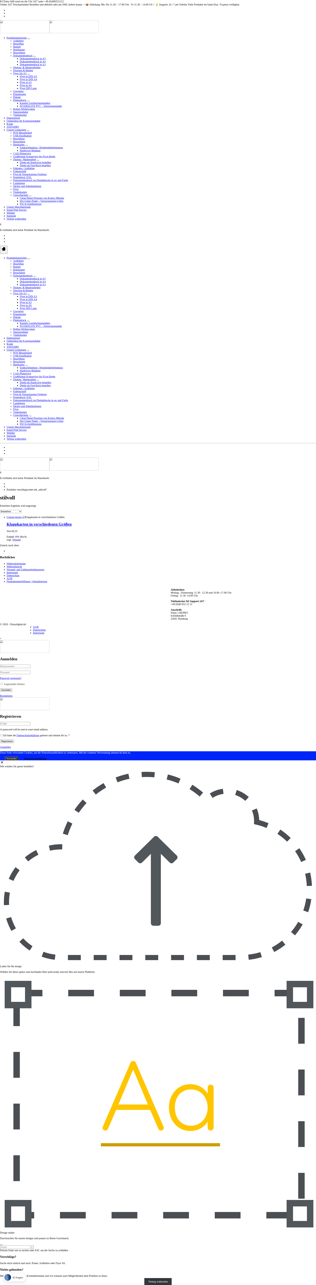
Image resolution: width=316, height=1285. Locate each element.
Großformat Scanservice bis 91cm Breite (34, 156)
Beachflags (19, 138)
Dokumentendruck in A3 (33, 64)
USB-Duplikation (22, 135)
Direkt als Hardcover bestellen (35, 162)
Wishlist (11, 212)
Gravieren (18, 91)
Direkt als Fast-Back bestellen (35, 165)
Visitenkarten (20, 115)
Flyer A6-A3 (19, 73)
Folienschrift (19, 171)
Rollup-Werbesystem (24, 109)
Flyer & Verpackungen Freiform (30, 174)
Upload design (14, 517)
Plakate (17, 97)
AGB (9, 578)
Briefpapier (19, 49)
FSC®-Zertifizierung (30, 204)
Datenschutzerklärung (28, 735)
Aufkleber (18, 40)
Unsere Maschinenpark (19, 207)
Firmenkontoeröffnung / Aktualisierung (27, 581)
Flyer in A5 (26, 82)
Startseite (11, 215)
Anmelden (6, 690)
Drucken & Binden (23, 70)
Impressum (12, 572)
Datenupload (13, 118)
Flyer (16, 189)
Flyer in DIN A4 (28, 79)
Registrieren (6, 695)
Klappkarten (19, 94)
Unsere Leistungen (16, 129)
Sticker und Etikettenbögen (27, 186)
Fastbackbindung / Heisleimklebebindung (41, 147)
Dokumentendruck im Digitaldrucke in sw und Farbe (40, 180)
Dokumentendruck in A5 (33, 58)
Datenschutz (13, 575)
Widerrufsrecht (14, 566)
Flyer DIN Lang (28, 88)
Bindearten (19, 144)
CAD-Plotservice (22, 153)
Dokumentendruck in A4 (33, 61)
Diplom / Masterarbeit (24, 159)
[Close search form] (1, 1244)
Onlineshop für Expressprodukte (23, 121)
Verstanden (11, 758)
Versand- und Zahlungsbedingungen (25, 569)
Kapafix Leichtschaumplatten (35, 103)
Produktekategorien (17, 37)
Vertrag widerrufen (16, 218)
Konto (10, 123)
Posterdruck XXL (22, 177)
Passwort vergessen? (10, 678)
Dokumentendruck (23, 55)
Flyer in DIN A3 (28, 76)
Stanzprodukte (20, 112)
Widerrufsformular (16, 563)
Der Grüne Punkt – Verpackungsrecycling (41, 201)
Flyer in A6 (26, 85)
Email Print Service (17, 210)
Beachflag (18, 43)
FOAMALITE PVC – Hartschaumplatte (41, 106)
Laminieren (19, 183)
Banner (17, 46)
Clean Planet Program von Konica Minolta (42, 198)
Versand (16, 539)
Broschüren (19, 52)
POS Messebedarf (22, 132)
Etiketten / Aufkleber (24, 168)
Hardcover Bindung (30, 150)
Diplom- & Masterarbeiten (26, 67)
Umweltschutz (20, 195)
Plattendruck (19, 100)
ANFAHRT (13, 126)
